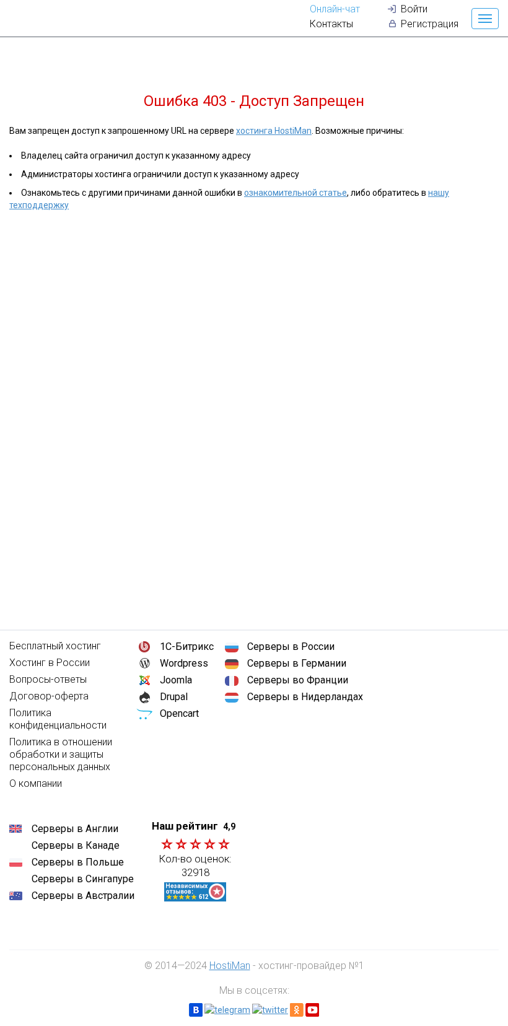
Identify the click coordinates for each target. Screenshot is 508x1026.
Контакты (331, 24)
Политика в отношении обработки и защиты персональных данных (60, 754)
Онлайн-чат (335, 9)
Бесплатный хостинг (55, 646)
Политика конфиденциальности (58, 719)
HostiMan (229, 965)
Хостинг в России (49, 663)
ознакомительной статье (295, 193)
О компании (35, 783)
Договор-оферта (49, 696)
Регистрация (429, 24)
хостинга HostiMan (274, 131)
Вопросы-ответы (48, 679)
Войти (414, 9)
